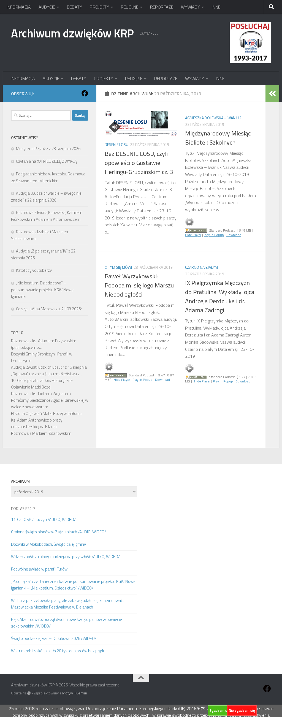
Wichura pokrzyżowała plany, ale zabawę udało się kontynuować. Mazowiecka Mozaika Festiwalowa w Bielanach (67, 603)
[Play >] (189, 222)
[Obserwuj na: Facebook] (85, 93)
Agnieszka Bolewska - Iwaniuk (213, 118)
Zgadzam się (220, 710)
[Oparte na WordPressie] (29, 693)
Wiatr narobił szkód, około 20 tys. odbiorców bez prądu (58, 651)
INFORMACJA (19, 7)
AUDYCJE (47, 7)
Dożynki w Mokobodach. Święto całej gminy (48, 544)
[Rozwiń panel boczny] (272, 93)
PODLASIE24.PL (23, 508)
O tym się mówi (118, 267)
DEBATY (74, 7)
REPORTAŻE (161, 7)
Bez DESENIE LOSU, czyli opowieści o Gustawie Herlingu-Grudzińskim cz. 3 (139, 162)
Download (233, 234)
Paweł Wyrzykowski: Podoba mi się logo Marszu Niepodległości (139, 285)
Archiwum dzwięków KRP (72, 33)
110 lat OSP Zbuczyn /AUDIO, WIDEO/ (43, 519)
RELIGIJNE (129, 7)
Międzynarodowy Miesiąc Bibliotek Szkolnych (218, 138)
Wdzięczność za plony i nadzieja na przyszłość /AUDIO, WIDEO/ (65, 556)
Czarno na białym (201, 267)
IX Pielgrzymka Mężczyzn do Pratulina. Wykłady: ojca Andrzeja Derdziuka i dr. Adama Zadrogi (219, 296)
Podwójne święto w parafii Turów (39, 569)
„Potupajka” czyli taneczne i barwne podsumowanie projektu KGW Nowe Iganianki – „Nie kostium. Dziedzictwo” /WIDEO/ (73, 584)
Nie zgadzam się (242, 710)
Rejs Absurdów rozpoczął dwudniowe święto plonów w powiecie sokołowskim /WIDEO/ (66, 622)
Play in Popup (214, 234)
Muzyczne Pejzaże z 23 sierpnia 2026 (48, 148)
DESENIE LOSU (116, 144)
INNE (216, 7)
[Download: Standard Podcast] (196, 230)
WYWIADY (190, 7)
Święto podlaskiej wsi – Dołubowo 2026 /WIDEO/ (53, 638)
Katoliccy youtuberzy (34, 270)
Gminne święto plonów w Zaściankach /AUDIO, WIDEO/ (58, 532)
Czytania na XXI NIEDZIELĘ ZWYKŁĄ (46, 161)
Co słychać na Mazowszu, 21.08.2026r (49, 309)
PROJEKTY (99, 7)
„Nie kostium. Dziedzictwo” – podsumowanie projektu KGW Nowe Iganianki (42, 290)
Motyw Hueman (74, 693)
